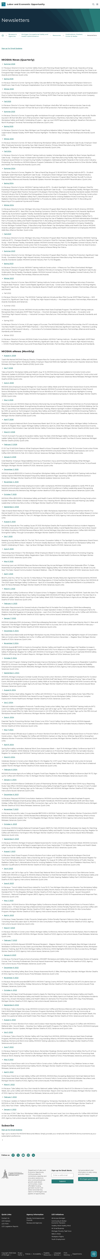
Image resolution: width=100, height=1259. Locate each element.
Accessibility (37, 1254)
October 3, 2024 (10, 658)
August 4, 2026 (10, 356)
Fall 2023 (7, 234)
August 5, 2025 (10, 522)
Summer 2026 (9, 64)
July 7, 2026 (8, 368)
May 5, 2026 (8, 400)
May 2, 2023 (8, 901)
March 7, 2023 (9, 928)
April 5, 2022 (8, 1072)
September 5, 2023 (11, 839)
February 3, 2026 (10, 444)
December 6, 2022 (11, 968)
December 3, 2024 (11, 631)
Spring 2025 (8, 126)
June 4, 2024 (9, 717)
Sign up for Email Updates (12, 48)
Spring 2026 (8, 79)
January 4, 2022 (10, 1109)
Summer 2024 (9, 168)
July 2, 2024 (8, 703)
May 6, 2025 (8, 561)
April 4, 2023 (9, 915)
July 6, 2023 (8, 869)
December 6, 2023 (11, 795)
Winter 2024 (9, 205)
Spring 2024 (9, 183)
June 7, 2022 (9, 1047)
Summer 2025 (9, 112)
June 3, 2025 (9, 549)
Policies (27, 1254)
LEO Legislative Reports (10, 1226)
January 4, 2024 (10, 780)
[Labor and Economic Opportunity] (3, 35)
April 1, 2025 (8, 574)
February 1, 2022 (10, 1097)
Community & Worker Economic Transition (59, 1222)
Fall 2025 (7, 101)
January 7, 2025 (10, 618)
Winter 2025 (9, 139)
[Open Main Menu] (97, 4)
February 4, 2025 (10, 604)
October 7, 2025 (10, 494)
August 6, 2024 (10, 690)
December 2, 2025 (11, 469)
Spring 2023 (8, 264)
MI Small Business (58, 1228)
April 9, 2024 (9, 745)
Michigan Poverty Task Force (61, 1231)
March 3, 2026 (9, 432)
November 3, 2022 (11, 978)
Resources (57, 35)
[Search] (93, 4)
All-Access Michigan (58, 1218)
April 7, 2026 (8, 420)
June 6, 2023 (9, 883)
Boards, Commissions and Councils (35, 1219)
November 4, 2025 (11, 482)
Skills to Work (56, 1234)
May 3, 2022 (8, 1060)
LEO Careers (6, 1221)
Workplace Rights (58, 1236)
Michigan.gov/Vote (88, 1179)
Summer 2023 (9, 251)
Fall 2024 (7, 151)
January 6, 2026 (10, 457)
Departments (77, 1254)
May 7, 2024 (8, 730)
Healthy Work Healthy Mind (61, 1226)
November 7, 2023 (11, 809)
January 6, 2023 (10, 955)
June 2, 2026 (9, 383)
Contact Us (5, 1218)
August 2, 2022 (10, 1020)
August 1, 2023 (9, 851)
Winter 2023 (9, 278)
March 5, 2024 (9, 757)
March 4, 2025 (9, 589)
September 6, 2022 (11, 1005)
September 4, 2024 (11, 673)
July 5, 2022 (8, 1032)
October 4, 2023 (10, 824)
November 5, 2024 (11, 643)
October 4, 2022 (10, 990)
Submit (62, 1181)
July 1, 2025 (8, 536)
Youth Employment (58, 1239)
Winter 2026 (9, 89)
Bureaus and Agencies (34, 1223)
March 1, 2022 (9, 1085)
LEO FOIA (5, 1224)
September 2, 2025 (11, 507)
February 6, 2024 (10, 770)
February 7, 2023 (10, 940)
